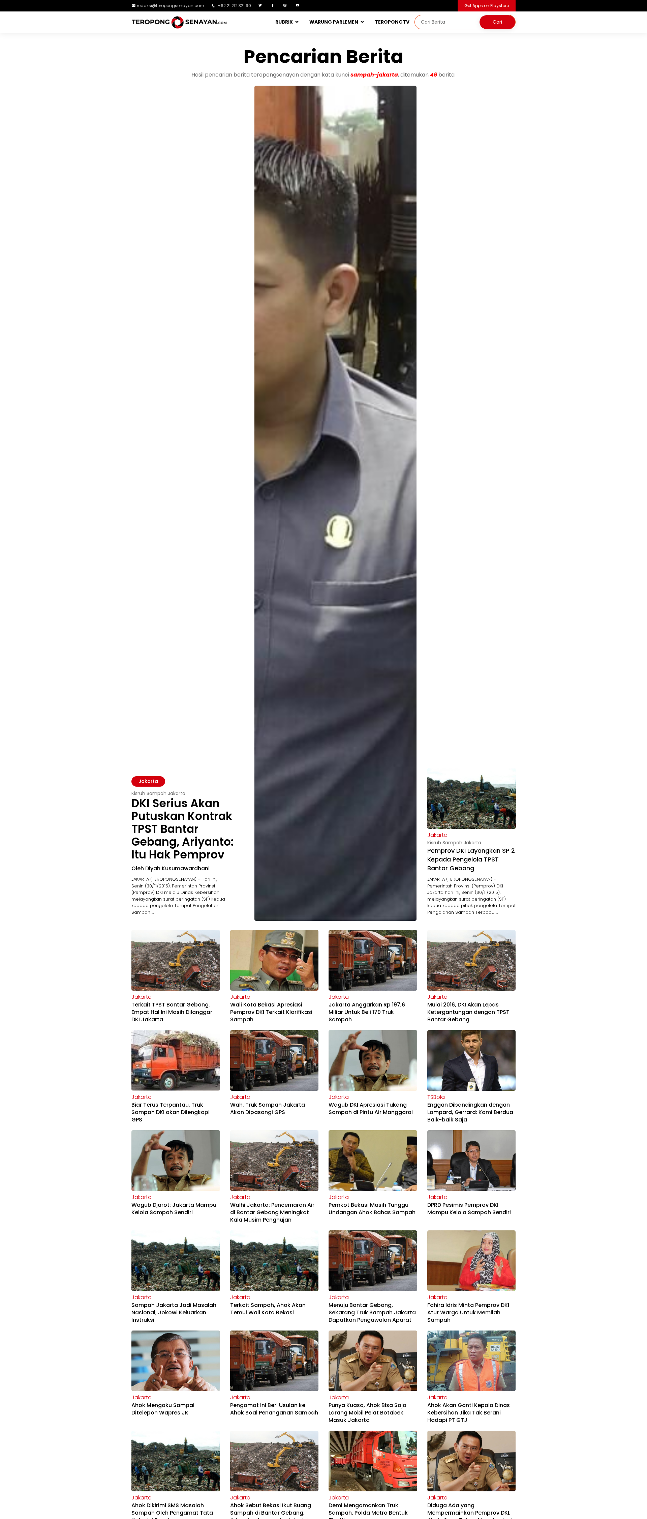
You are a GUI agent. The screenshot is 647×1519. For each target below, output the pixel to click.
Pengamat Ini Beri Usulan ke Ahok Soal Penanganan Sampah (274, 1408)
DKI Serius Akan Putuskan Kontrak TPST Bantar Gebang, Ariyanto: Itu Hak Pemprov (182, 829)
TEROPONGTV (392, 22)
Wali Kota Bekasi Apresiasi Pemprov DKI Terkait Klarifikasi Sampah (271, 1012)
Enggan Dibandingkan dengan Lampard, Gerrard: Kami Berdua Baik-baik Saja (470, 1112)
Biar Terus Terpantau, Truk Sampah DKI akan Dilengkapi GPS (170, 1112)
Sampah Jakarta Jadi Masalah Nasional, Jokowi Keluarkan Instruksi (173, 1312)
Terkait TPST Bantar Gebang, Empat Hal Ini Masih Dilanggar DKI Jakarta (171, 1012)
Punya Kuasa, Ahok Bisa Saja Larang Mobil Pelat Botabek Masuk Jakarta (367, 1412)
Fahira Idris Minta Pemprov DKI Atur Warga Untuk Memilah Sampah (468, 1312)
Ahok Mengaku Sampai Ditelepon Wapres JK (162, 1408)
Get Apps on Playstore (486, 5)
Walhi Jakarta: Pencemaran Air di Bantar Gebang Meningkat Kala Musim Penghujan (272, 1212)
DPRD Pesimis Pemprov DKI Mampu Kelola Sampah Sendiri (469, 1208)
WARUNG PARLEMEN (333, 22)
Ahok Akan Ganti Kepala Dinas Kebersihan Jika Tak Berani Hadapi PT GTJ (468, 1412)
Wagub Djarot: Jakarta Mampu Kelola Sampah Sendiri (173, 1208)
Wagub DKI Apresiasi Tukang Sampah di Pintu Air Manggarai (371, 1108)
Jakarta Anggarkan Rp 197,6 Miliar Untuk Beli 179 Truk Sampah (367, 1012)
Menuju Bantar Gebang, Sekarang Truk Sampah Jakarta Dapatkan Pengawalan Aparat (372, 1312)
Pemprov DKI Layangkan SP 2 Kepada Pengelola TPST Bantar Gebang (471, 859)
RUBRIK (284, 22)
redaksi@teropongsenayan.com (170, 5)
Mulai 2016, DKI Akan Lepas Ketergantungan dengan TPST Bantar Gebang (468, 1012)
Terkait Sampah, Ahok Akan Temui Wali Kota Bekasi (268, 1308)
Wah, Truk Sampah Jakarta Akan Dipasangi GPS (267, 1108)
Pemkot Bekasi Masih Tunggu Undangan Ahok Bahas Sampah (372, 1208)
